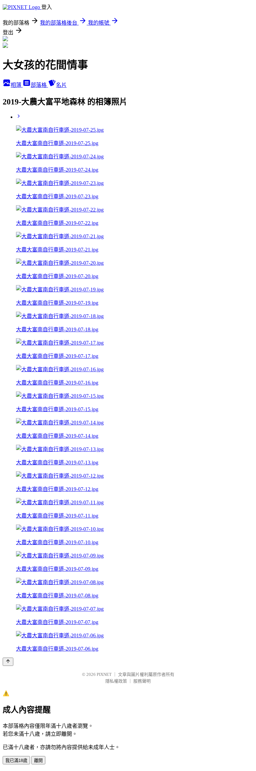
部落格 (39, 85)
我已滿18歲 (16, 760)
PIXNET (104, 674)
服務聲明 (142, 681)
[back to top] (8, 662)
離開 (38, 760)
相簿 (17, 85)
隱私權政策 (116, 681)
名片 (61, 85)
